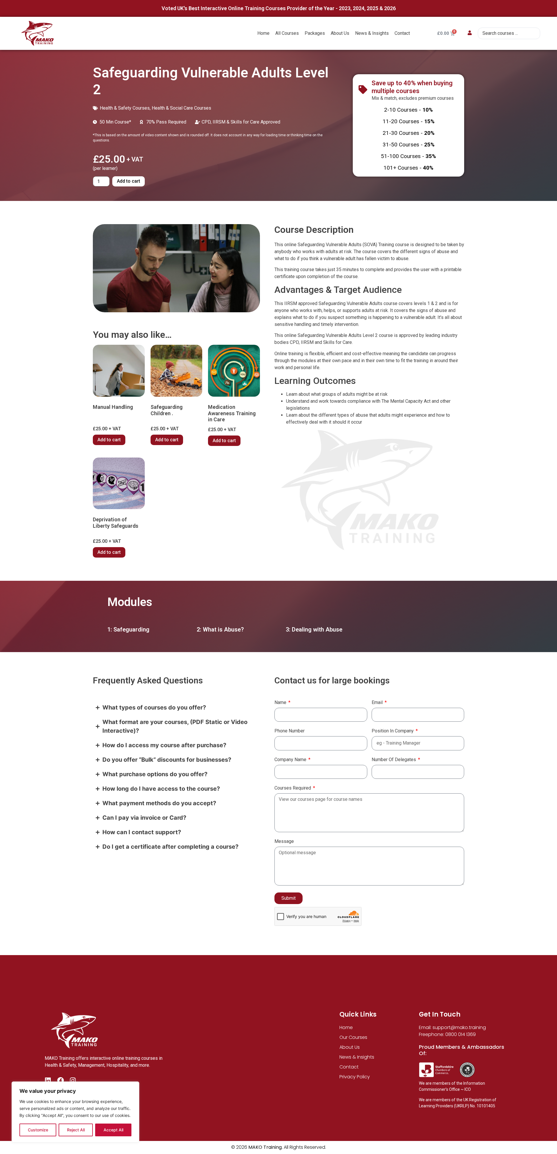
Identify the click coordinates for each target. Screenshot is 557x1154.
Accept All (113, 1129)
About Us (340, 33)
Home (263, 33)
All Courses (287, 33)
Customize (38, 1129)
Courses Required (293, 788)
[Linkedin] (48, 1080)
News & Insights (372, 33)
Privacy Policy (354, 1076)
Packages (315, 33)
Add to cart (128, 181)
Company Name (291, 759)
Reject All (76, 1129)
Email (378, 702)
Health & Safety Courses (125, 108)
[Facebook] (60, 1080)
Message (284, 841)
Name (280, 702)
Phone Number (289, 731)
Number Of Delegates (394, 759)
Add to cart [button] (109, 439)
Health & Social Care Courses (181, 108)
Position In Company (393, 731)
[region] (75, 1112)
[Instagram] (73, 1080)
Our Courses (353, 1037)
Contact (402, 33)
